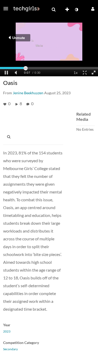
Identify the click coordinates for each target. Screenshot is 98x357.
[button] (7, 8)
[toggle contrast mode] (76, 9)
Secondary (10, 349)
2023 (6, 331)
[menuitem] (53, 9)
